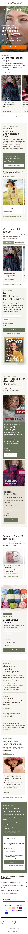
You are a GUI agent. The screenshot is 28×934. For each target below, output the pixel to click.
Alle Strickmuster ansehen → (10, 176)
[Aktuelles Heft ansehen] (14, 350)
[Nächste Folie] (26, 3)
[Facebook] (9, 932)
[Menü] (1, 9)
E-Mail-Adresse (8, 848)
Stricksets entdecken (14, 47)
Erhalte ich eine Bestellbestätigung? (10, 893)
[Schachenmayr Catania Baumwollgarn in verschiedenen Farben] (14, 598)
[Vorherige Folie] (1, 3)
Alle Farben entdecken (14, 650)
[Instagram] (11, 932)
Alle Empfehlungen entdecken (9, 72)
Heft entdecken (14, 329)
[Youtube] (14, 932)
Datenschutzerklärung (11, 858)
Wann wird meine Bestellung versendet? (11, 890)
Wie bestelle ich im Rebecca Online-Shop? (12, 882)
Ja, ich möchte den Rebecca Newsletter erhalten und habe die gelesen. (14, 857)
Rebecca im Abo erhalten (14, 333)
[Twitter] (19, 932)
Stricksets (8, 242)
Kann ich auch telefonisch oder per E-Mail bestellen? (12, 886)
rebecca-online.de (15, 928)
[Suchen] (5, 9)
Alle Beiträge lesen (8, 753)
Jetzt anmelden (14, 862)
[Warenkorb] (26, 9)
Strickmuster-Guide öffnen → (14, 165)
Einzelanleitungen (19, 242)
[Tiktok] (17, 932)
